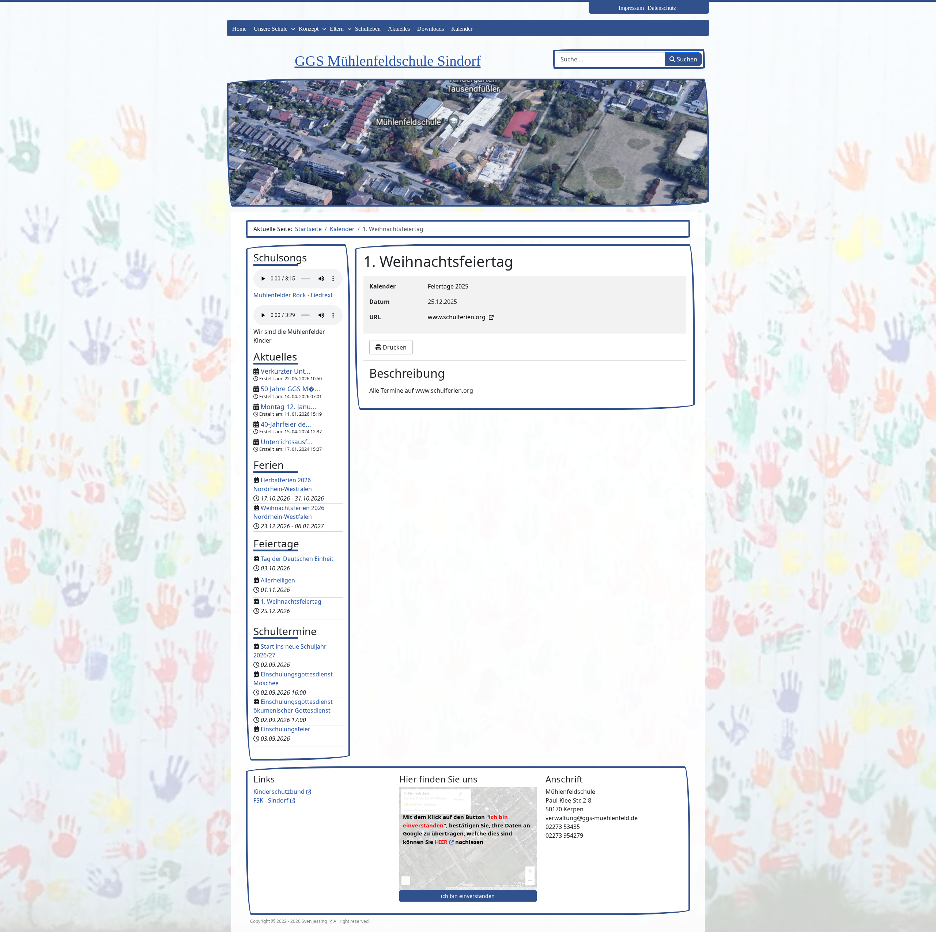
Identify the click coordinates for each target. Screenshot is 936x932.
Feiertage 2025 (448, 286)
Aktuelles (399, 29)
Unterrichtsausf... (287, 441)
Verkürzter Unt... (285, 371)
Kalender (461, 29)
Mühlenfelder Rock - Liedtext (293, 295)
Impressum (631, 8)
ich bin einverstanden (468, 896)
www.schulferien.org (457, 317)
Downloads (430, 29)
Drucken (394, 347)
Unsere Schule (270, 29)
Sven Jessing (314, 921)
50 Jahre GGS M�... (290, 388)
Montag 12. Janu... (288, 406)
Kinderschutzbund (279, 792)
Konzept (308, 29)
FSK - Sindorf (270, 800)
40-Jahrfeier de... (286, 424)
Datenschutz (662, 8)
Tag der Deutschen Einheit (297, 559)
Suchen (686, 59)
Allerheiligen (278, 580)
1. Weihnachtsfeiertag (291, 601)
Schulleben (368, 29)
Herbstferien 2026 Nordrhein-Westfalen (282, 484)
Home (239, 29)
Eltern (337, 29)
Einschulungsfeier (285, 729)
